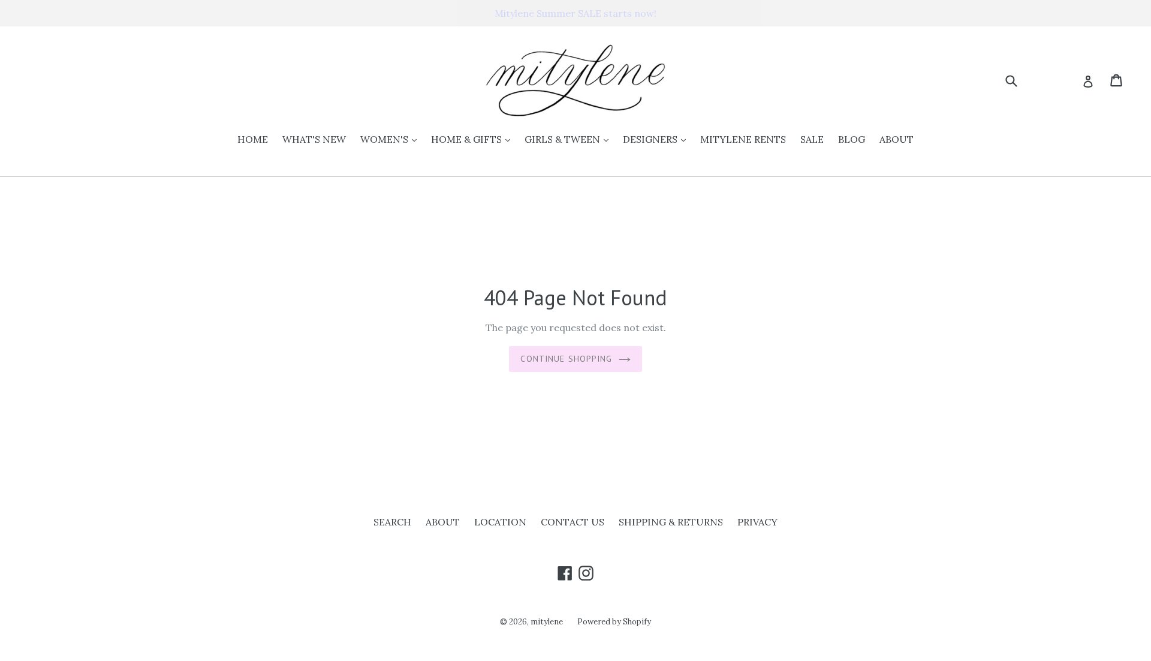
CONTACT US (572, 522)
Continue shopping (566, 358)
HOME (252, 139)
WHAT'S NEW (314, 139)
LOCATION (500, 522)
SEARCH (392, 522)
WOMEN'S (391, 139)
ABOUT (896, 139)
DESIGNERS (657, 139)
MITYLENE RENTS (743, 139)
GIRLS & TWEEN (569, 139)
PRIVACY (757, 522)
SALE (812, 139)
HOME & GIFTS (473, 139)
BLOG (851, 139)
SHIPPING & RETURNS (671, 522)
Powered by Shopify (614, 622)
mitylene (547, 622)
